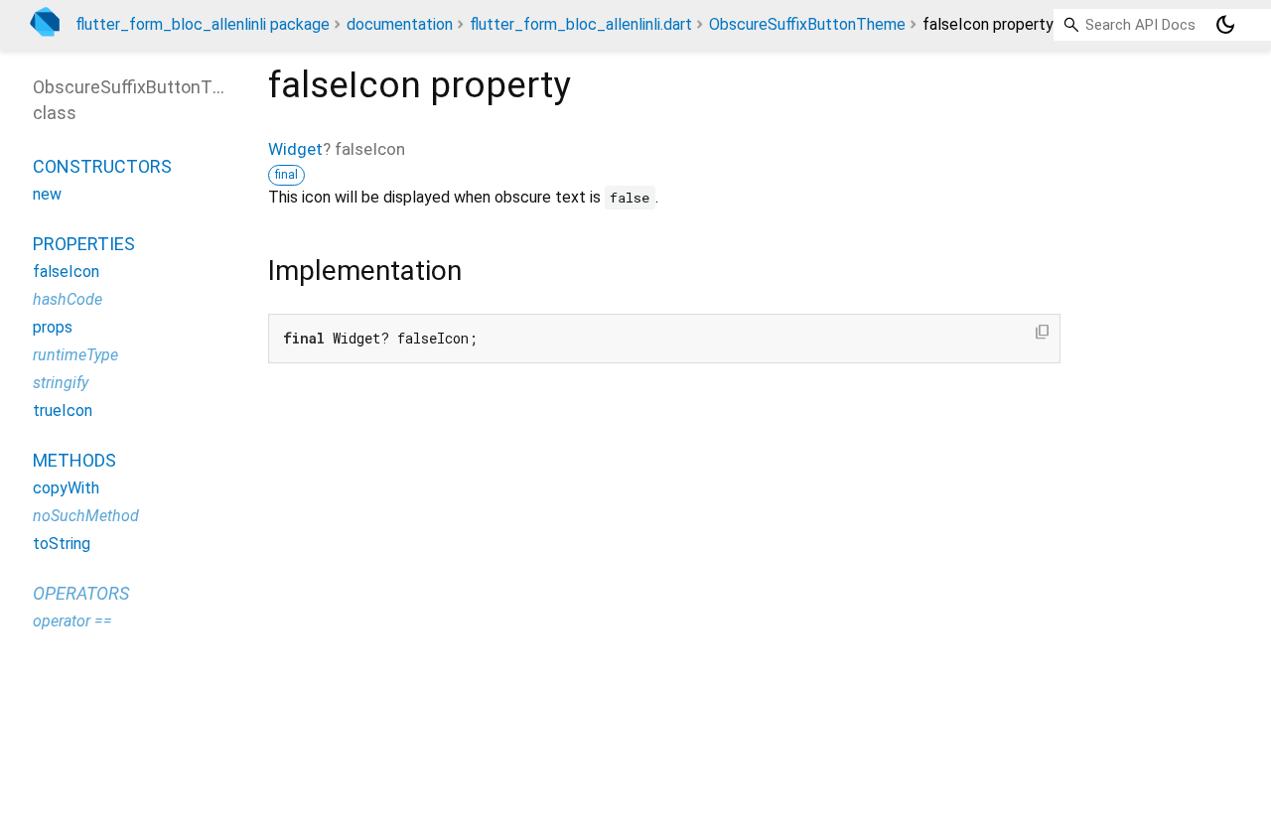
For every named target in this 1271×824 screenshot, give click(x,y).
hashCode (67, 299)
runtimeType (75, 354)
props (52, 327)
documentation (400, 24)
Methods (74, 460)
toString (61, 543)
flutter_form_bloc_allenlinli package (202, 24)
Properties (84, 243)
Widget (295, 149)
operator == (72, 621)
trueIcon (62, 410)
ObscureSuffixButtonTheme (807, 24)
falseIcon (66, 271)
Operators (81, 593)
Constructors (102, 166)
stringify (60, 382)
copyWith (66, 488)
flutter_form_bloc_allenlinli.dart (581, 24)
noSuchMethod (86, 515)
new (47, 194)
